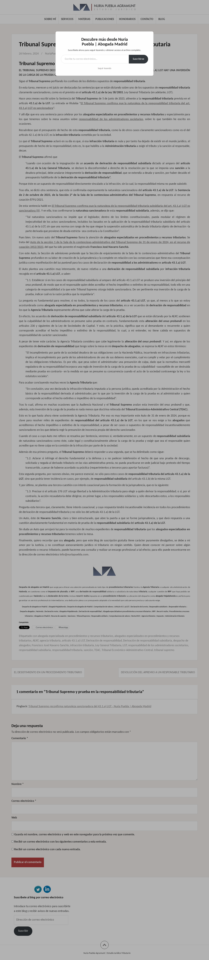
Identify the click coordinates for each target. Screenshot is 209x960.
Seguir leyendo (104, 68)
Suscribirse (138, 59)
